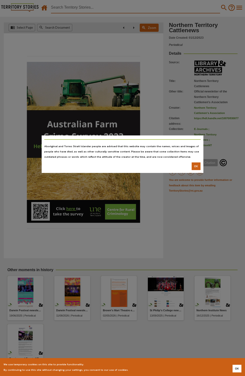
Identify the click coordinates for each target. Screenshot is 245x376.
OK (196, 166)
